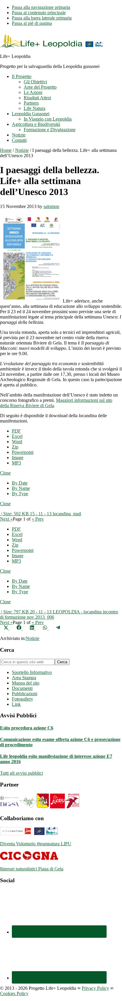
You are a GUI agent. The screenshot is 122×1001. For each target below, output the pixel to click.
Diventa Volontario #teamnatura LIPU (35, 843)
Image (17, 457)
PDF (16, 430)
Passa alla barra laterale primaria (42, 17)
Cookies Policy (14, 993)
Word (17, 441)
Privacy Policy (95, 988)
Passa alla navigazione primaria (41, 7)
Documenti (22, 688)
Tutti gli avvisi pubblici (21, 773)
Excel (17, 436)
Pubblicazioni (24, 693)
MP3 (16, 462)
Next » (6, 518)
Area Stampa (24, 677)
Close (5, 472)
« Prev (38, 518)
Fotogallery (22, 698)
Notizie (32, 638)
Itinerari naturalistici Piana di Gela (31, 868)
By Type (20, 493)
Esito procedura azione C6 (26, 727)
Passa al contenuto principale (39, 12)
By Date (20, 482)
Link (16, 704)
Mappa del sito (25, 682)
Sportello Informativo (32, 672)
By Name (21, 488)
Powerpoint (22, 452)
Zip (15, 446)
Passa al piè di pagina (32, 23)
